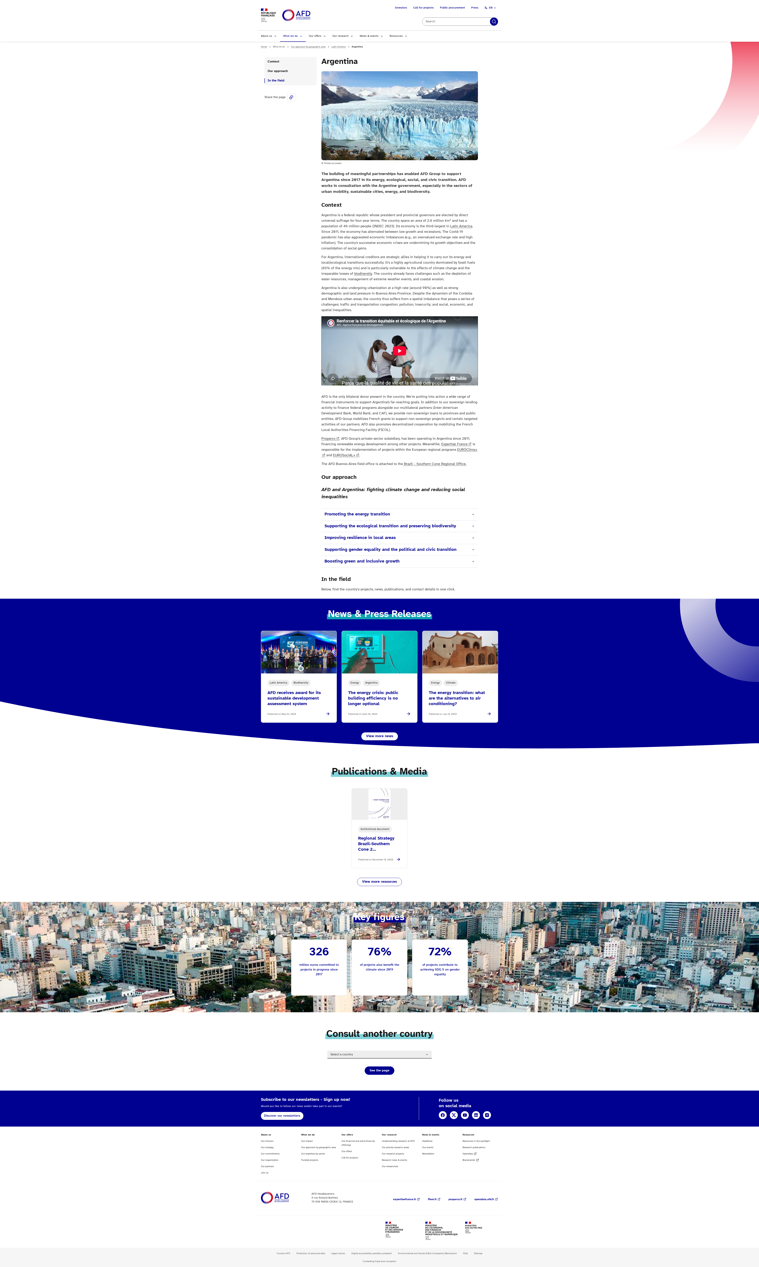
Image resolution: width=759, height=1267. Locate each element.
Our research (340, 36)
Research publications (474, 1147)
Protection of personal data (310, 1253)
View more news (379, 736)
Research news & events (394, 1160)
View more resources (379, 882)
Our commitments (270, 1153)
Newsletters (428, 1153)
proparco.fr (455, 1199)
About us (266, 36)
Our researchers (390, 1166)
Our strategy (267, 1147)
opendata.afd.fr (484, 1199)
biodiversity (363, 274)
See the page (379, 1070)
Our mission (267, 1141)
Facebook (443, 1115)
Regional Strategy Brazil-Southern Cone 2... (376, 844)
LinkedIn (476, 1115)
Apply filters (494, 22)
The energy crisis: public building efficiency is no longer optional (373, 698)
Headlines (427, 1141)
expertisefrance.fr (404, 1199)
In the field (276, 80)
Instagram (487, 1115)
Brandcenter (469, 1160)
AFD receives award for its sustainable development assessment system (294, 698)
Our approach (278, 71)
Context (273, 61)
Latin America (338, 46)
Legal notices (338, 1253)
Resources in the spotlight (476, 1141)
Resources (396, 36)
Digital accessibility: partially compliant (371, 1253)
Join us (264, 1172)
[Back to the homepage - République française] (305, 15)
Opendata (468, 1153)
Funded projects (309, 1160)
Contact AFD (283, 1253)
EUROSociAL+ (344, 455)
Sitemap (478, 1253)
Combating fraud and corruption (379, 1261)
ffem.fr (432, 1199)
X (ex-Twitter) (454, 1115)
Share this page (291, 97)
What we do (290, 36)
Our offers (315, 36)
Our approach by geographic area (308, 46)
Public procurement (452, 7)
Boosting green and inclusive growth (362, 561)
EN (491, 7)
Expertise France (454, 444)
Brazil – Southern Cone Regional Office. (434, 464)
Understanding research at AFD (398, 1141)
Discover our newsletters (282, 1115)
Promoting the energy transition (357, 514)
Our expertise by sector (313, 1153)
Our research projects (393, 1153)
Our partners (267, 1166)
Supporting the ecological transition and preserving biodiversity (390, 526)
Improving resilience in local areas (360, 537)
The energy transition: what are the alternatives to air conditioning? (457, 698)
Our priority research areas (395, 1147)
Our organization (269, 1160)
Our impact (307, 1141)
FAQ (465, 1253)
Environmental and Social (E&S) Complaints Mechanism (427, 1253)
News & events (369, 36)
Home (264, 46)
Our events (427, 1147)
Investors (401, 7)
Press (474, 7)
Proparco (328, 439)
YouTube (465, 1115)
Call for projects (423, 7)
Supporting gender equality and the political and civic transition (391, 549)
